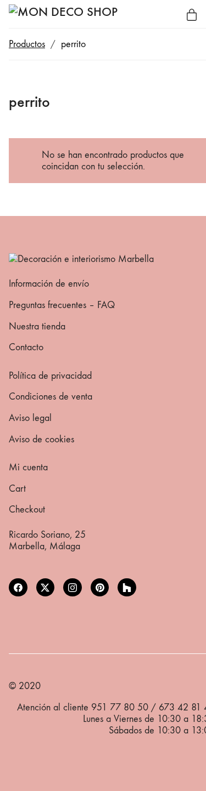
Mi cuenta (28, 467)
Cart (17, 488)
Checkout (27, 509)
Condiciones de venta (50, 396)
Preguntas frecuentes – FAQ (62, 305)
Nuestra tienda (37, 326)
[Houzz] (127, 587)
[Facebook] (18, 587)
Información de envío (49, 283)
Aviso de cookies (41, 439)
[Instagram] (72, 587)
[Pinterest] (100, 587)
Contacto (26, 347)
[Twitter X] (45, 587)
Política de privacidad (50, 376)
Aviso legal (30, 418)
